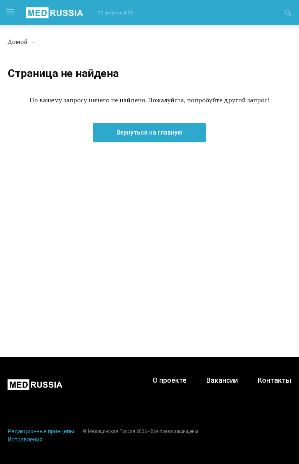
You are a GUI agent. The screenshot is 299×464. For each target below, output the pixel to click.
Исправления (25, 439)
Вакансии (222, 380)
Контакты (274, 380)
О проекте (169, 380)
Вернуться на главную (149, 132)
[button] (288, 14)
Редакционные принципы (41, 431)
